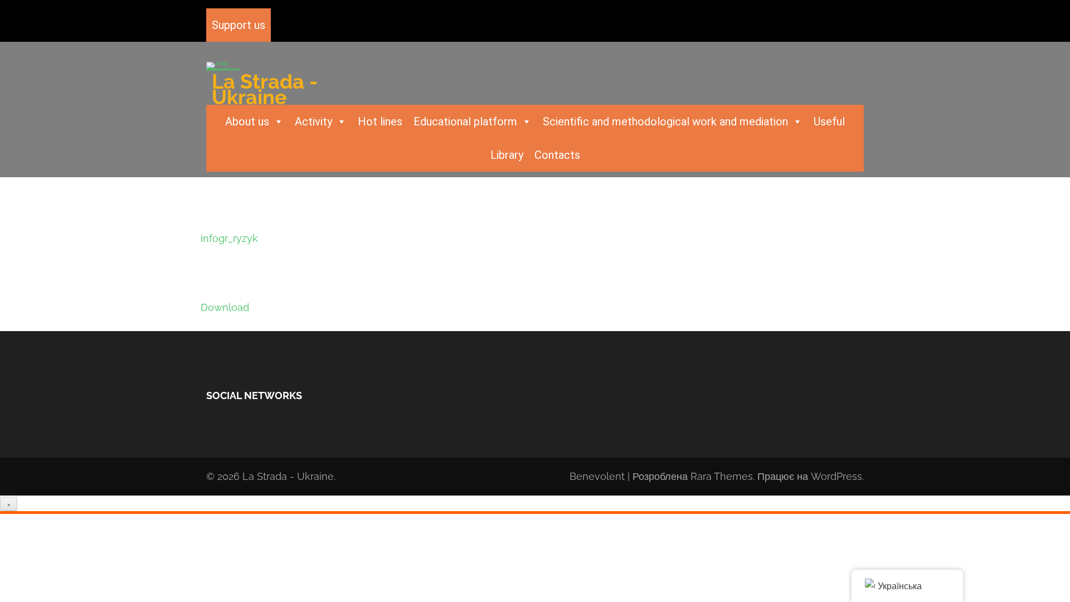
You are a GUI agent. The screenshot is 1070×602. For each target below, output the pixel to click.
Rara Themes (721, 476)
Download (225, 307)
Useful (829, 121)
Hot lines (380, 121)
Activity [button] (313, 121)
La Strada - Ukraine (265, 89)
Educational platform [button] (465, 121)
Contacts (557, 155)
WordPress (836, 476)
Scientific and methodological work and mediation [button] (665, 121)
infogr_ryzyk (229, 238)
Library (506, 155)
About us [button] (247, 121)
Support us (238, 25)
